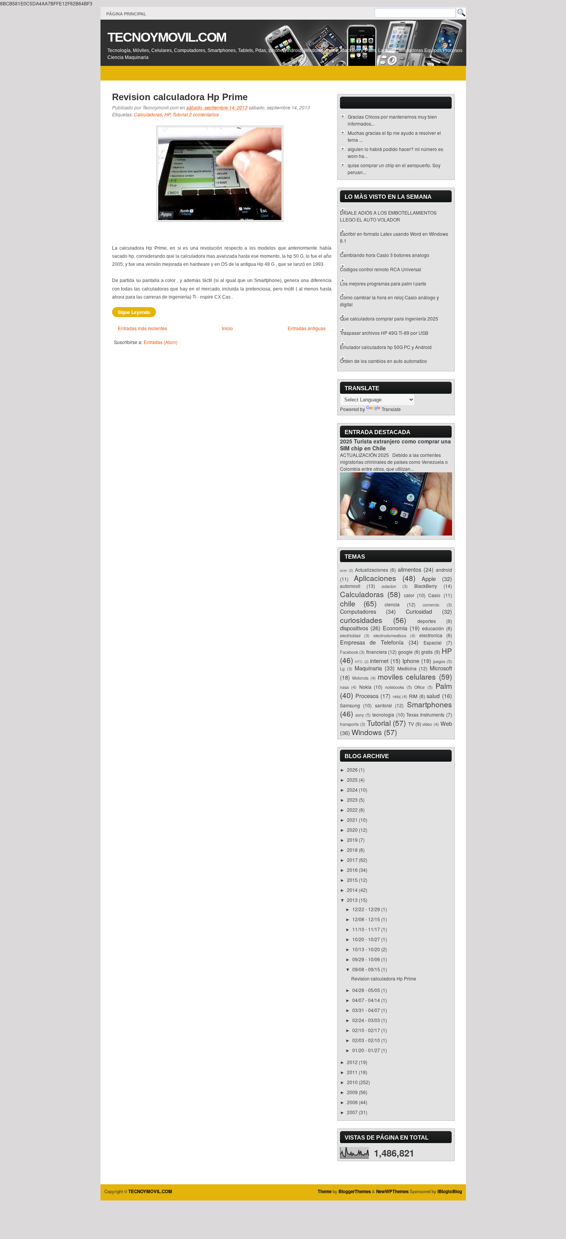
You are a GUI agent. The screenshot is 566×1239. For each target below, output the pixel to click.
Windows (367, 732)
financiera (376, 651)
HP (167, 114)
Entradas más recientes (142, 328)
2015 (353, 879)
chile (347, 603)
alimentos (409, 569)
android (444, 569)
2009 (353, 1092)
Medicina (407, 668)
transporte (349, 724)
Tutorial (180, 114)
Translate (391, 409)
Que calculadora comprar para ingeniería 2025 (389, 318)
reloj (396, 696)
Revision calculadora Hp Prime (180, 97)
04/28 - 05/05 (366, 990)
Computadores (358, 611)
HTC (359, 661)
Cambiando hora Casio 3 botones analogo (384, 255)
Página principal (126, 14)
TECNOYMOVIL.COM (166, 37)
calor (409, 595)
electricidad (350, 635)
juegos (439, 661)
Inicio (227, 328)
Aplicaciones (375, 577)
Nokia (365, 686)
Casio (434, 595)
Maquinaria (368, 668)
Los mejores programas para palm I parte (383, 283)
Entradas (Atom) (161, 342)
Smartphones (429, 704)
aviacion (389, 586)
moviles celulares (407, 676)
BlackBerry (425, 586)
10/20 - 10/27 (366, 939)
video (427, 724)
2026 (353, 769)
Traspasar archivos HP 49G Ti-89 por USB (384, 332)
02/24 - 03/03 (366, 1020)
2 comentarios (204, 114)
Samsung (350, 705)
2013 (353, 900)
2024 (353, 789)
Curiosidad (419, 611)
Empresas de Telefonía (372, 642)
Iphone (410, 660)
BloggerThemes (354, 1191)
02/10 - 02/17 (366, 1030)
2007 (353, 1112)
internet (379, 660)
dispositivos (354, 628)
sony (359, 715)
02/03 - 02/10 (366, 1040)
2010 (353, 1082)
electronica (430, 635)
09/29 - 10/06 (366, 959)
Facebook (349, 652)
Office (419, 687)
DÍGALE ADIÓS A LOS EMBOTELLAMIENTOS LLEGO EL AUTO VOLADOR (388, 216)
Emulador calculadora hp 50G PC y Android (386, 347)
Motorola (360, 678)
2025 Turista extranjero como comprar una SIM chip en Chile (395, 444)
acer (343, 570)
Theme (325, 1191)
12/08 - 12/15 (366, 919)
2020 (353, 829)
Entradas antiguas (307, 328)
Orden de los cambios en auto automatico (383, 361)
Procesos (366, 696)
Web (446, 723)
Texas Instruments (425, 714)
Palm (443, 685)
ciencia (392, 604)
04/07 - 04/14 (366, 1000)
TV (411, 723)
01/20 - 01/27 (366, 1050)
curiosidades (361, 619)
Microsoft (441, 668)
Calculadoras (148, 114)
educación (433, 628)
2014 (353, 889)
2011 (353, 1072)
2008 (353, 1102)
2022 (353, 809)
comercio (431, 605)
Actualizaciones (371, 569)
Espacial (433, 642)
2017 (353, 859)
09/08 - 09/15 (366, 969)
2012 (353, 1062)
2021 (353, 819)
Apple (429, 578)
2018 (353, 849)
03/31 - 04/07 (366, 1010)
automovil (350, 586)
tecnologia (383, 714)
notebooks (394, 687)
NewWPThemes (392, 1191)
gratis (427, 651)
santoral (383, 705)
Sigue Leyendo (134, 312)
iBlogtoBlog (449, 1191)
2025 (353, 779)
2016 (353, 869)
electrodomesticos (389, 635)
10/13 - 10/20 (366, 949)
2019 (353, 839)
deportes (426, 621)
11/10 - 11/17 (366, 929)
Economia (395, 628)
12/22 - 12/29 (366, 909)
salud (433, 696)
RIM (413, 696)
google (405, 651)
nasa (344, 687)
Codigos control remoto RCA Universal (380, 269)
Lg (342, 669)
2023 (353, 799)
